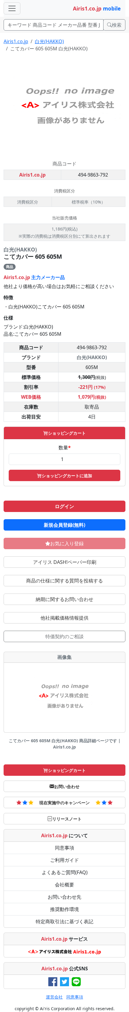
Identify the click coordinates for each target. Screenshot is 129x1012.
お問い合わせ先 (64, 897)
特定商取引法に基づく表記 (64, 921)
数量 (64, 447)
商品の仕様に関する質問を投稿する (64, 580)
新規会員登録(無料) (64, 525)
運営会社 (54, 997)
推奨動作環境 (64, 909)
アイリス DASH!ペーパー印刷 (64, 562)
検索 (117, 25)
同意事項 (64, 847)
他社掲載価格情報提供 (64, 618)
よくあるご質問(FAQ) (65, 872)
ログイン (64, 506)
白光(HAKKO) (49, 41)
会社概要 (64, 884)
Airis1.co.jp (16, 41)
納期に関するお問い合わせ (64, 599)
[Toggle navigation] (12, 8)
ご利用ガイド (64, 860)
